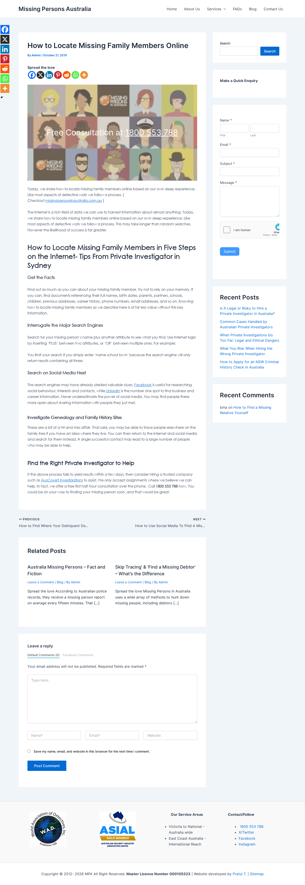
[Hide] (2, 97)
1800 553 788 (151, 132)
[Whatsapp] (75, 75)
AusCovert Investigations (62, 480)
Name (226, 120)
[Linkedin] (49, 75)
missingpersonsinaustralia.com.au (73, 200)
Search (225, 43)
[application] (223, 9)
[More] (84, 75)
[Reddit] (67, 75)
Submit (230, 251)
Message (228, 182)
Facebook (143, 385)
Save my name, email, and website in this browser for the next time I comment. (92, 751)
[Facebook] (32, 75)
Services (214, 9)
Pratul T (239, 874)
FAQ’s (237, 9)
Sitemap (257, 874)
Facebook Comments (78, 655)
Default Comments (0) (43, 655)
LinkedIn (113, 391)
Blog (253, 9)
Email (225, 144)
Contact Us (273, 9)
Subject (227, 163)
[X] (40, 75)
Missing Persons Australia (55, 8)
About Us (192, 9)
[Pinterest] (58, 75)
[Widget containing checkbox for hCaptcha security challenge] (249, 229)
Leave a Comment (40, 582)
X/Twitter (246, 832)
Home (172, 9)
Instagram (247, 844)
